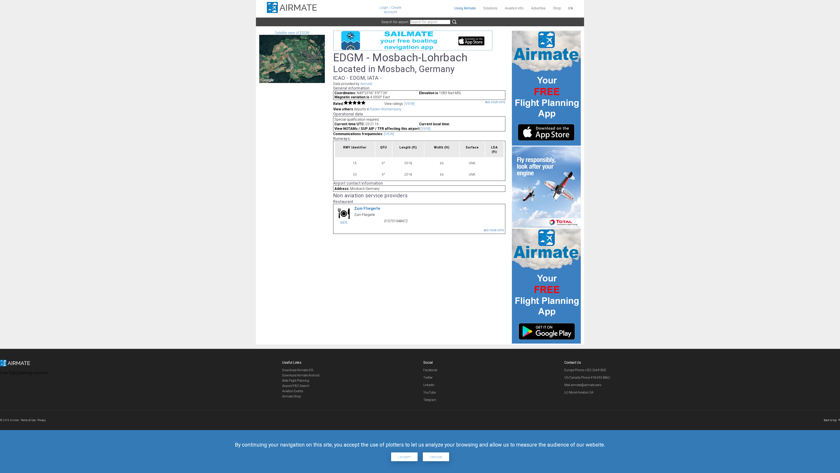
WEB (343, 223)
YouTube (429, 392)
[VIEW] (409, 104)
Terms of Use (28, 420)
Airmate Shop (291, 396)
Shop (557, 8)
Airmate (366, 84)
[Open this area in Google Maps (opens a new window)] (267, 80)
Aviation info (514, 8)
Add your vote (495, 102)
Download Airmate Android (300, 375)
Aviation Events (292, 391)
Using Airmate (465, 8)
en (571, 8)
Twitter (428, 377)
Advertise (538, 8)
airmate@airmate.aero (586, 385)
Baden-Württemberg (385, 109)
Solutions (490, 8)
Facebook (430, 370)
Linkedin (428, 385)
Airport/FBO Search (295, 386)
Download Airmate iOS (297, 370)
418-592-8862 (600, 377)
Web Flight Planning (295, 380)
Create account (392, 9)
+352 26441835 (595, 370)
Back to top (830, 420)
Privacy (41, 420)
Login (384, 7)
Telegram (429, 400)
